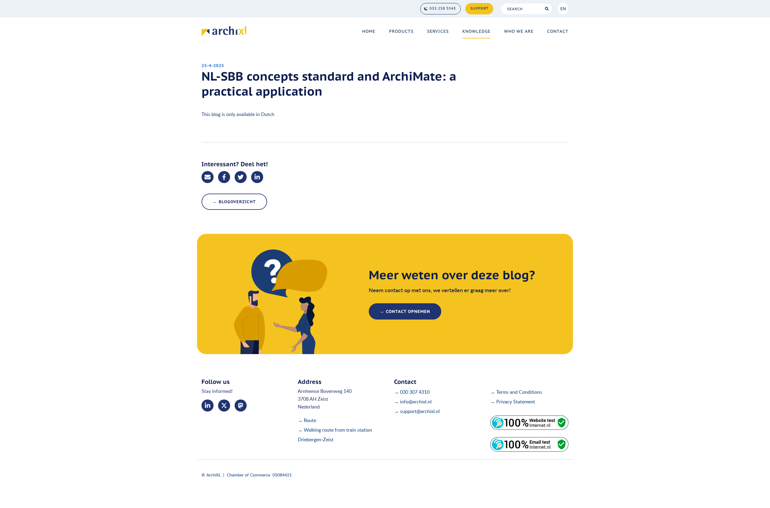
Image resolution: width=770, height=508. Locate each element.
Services (438, 31)
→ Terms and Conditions (516, 392)
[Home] (224, 31)
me (241, 405)
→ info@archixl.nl (413, 401)
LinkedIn (208, 405)
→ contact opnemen (405, 311)
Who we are (519, 31)
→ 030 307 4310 (412, 392)
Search (546, 9)
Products (401, 31)
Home (368, 31)
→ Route (307, 420)
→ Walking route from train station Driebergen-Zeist (335, 435)
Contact (557, 31)
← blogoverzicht (234, 201)
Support (479, 8)
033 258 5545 (443, 8)
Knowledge (476, 31)
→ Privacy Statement (512, 401)
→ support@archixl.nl (417, 411)
